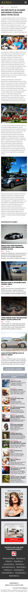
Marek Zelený (14, 7)
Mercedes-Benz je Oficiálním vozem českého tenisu (13, 283)
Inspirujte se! (14, 540)
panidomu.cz (12, 449)
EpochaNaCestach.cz (8, 567)
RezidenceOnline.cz (9, 558)
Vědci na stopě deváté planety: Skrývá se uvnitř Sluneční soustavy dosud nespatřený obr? (17, 416)
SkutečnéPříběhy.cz (8, 573)
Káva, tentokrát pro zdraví (16, 451)
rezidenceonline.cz (13, 397)
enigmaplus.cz (13, 475)
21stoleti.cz (12, 379)
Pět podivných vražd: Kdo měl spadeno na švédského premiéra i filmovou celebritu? (17, 468)
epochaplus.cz (13, 466)
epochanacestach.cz (14, 440)
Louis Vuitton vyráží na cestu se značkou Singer (12, 354)
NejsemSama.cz (14, 575)
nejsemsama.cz (13, 405)
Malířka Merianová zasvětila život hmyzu (16, 434)
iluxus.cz (11, 423)
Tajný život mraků (15, 381)
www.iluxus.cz (14, 583)
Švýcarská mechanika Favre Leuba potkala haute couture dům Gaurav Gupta (16, 425)
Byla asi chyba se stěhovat (15, 460)
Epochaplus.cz (20, 558)
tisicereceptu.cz (13, 388)
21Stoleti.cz (8, 561)
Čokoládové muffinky (16, 390)
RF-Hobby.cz (23, 588)
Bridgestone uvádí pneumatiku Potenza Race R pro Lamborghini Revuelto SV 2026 (12, 247)
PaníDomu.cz (8, 570)
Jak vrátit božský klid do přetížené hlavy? (17, 408)
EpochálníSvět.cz (9, 564)
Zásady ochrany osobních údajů (14, 585)
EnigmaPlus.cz (18, 561)
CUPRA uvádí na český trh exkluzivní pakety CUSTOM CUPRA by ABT (14, 318)
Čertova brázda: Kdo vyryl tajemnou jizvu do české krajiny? (18, 477)
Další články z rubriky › (14, 369)
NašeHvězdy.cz (21, 567)
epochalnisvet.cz (13, 414)
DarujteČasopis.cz (20, 573)
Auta (2, 7)
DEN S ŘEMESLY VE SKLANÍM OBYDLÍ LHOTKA (18, 442)
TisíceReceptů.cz (18, 570)
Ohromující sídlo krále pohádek (16, 399)
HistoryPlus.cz (20, 564)
